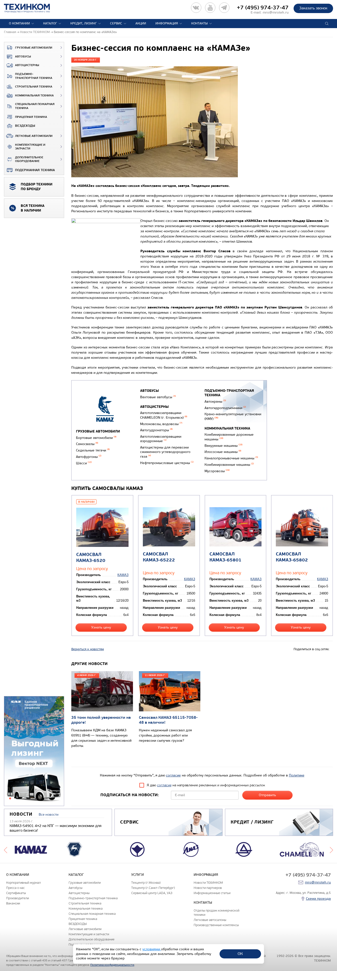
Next (331, 849)
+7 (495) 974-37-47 (263, 7)
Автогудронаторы (156, 430)
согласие (173, 775)
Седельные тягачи (93, 450)
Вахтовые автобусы (158, 397)
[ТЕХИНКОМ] (32, 8)
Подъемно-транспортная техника (33, 76)
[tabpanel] (34, 751)
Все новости (48, 814)
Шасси (84, 463)
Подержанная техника (35, 170)
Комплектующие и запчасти (30, 147)
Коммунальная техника (34, 95)
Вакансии (13, 903)
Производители (17, 898)
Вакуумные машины (224, 446)
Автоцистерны (27, 65)
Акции (140, 23)
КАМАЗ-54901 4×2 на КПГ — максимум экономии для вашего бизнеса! (55, 828)
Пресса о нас (15, 888)
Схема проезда (318, 899)
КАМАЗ (123, 575)
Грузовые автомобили (33, 48)
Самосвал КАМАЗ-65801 (225, 557)
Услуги (137, 875)
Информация (166, 23)
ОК (240, 953)
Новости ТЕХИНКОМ (208, 882)
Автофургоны (88, 457)
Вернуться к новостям (87, 649)
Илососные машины (223, 452)
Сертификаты (16, 893)
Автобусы (23, 56)
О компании (19, 23)
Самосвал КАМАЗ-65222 (159, 557)
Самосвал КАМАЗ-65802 (292, 557)
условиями (151, 949)
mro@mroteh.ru (276, 12)
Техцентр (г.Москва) (146, 882)
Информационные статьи (212, 893)
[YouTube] (210, 7)
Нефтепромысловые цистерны (167, 463)
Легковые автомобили (34, 136)
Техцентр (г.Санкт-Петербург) (153, 888)
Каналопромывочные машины (231, 458)
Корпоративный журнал (23, 882)
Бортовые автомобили (96, 438)
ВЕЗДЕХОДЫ (25, 126)
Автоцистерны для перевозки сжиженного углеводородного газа (165, 452)
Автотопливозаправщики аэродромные (160, 438)
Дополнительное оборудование (29, 159)
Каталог (50, 23)
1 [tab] (10, 798)
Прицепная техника (31, 117)
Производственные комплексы (216, 925)
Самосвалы (87, 444)
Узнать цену (101, 627)
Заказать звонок (313, 8)
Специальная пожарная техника (35, 106)
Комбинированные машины (229, 465)
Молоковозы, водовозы (161, 424)
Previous (5, 849)
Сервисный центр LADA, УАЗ (151, 893)
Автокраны (215, 401)
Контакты (199, 23)
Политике (296, 775)
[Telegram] (224, 7)
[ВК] (196, 7)
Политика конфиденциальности (112, 965)
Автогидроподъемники (225, 408)
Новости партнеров (208, 888)
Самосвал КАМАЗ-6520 (90, 557)
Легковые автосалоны (210, 920)
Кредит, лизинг (83, 23)
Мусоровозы (217, 471)
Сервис (116, 23)
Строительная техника (33, 87)
